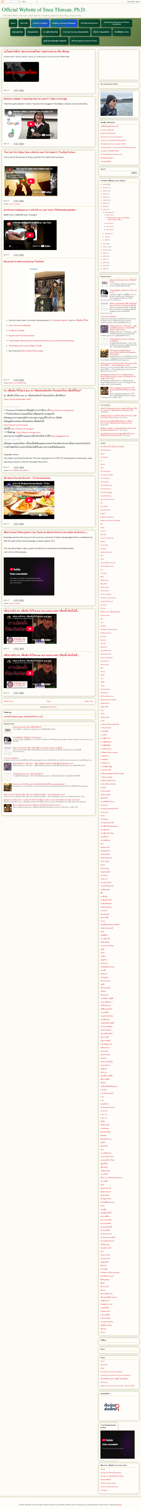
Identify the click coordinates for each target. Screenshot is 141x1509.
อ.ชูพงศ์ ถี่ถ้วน (104, 1308)
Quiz (102, 622)
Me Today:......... (105, 1382)
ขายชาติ (103, 787)
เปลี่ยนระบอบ (105, 1048)
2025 (105, 188)
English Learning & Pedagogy (63, 23)
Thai (9, 470)
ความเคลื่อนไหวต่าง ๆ (107, 801)
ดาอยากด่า (103, 910)
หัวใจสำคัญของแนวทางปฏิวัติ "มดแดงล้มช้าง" (114, 1379)
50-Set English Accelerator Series (84, 41)
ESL (101, 524)
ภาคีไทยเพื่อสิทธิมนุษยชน (108, 1086)
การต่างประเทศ (105, 728)
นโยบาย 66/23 (105, 981)
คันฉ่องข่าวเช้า (105, 847)
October (108, 233)
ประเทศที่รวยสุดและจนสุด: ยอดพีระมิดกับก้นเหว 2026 (23, 716)
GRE (101, 555)
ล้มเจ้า (102, 1185)
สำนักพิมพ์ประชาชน (122, 32)
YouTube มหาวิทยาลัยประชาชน (110, 1473)
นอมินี (102, 984)
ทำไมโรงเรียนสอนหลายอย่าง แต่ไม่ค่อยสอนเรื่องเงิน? (28, 774)
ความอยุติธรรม (105, 840)
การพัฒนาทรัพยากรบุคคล (109, 752)
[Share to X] (19, 90)
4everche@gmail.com (60, 436)
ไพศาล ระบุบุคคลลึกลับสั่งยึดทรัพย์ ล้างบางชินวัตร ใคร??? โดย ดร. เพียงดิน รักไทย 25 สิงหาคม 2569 (116, 422)
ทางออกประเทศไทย (107, 946)
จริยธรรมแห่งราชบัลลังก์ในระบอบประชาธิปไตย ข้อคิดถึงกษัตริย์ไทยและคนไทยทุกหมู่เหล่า (39, 784)
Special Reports (105, 650)
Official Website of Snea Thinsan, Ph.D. (44, 9)
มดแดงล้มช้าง (24, 470)
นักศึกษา (103, 991)
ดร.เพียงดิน (104, 896)
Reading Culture (105, 633)
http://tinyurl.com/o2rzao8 (15, 425)
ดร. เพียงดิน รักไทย (80, 320)
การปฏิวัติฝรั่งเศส (105, 742)
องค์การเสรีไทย (105, 1315)
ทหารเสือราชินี (105, 939)
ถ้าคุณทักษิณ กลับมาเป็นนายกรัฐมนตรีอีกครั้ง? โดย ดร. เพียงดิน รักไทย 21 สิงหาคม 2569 (117, 434)
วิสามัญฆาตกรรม (105, 1199)
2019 (105, 206)
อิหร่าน (102, 1332)
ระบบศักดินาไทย (105, 1153)
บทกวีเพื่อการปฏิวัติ (106, 998)
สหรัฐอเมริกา (104, 1262)
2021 (105, 200)
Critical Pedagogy (106, 492)
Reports (103, 640)
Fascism (103, 531)
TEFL (102, 668)
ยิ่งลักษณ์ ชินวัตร (105, 1132)
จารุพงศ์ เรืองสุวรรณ (106, 886)
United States (105, 689)
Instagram (103, 1490)
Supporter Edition (106, 657)
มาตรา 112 (104, 1114)
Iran (101, 570)
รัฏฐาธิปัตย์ (104, 1163)
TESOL (102, 675)
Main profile (26, 350)
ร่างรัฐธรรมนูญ (105, 1171)
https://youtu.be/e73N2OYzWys (58, 57)
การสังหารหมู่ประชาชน (108, 780)
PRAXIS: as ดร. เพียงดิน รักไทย (17, 383)
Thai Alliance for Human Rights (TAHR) (25, 345)
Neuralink (103, 584)
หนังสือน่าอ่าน (105, 1301)
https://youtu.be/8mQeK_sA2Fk (17, 399)
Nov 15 (109, 226)
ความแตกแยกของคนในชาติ (109, 809)
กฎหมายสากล (104, 703)
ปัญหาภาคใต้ (104, 1037)
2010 (105, 262)
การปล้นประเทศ (105, 749)
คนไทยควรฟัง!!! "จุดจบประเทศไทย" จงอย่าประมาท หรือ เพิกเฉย (36, 51)
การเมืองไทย (15, 470)
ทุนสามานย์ (104, 963)
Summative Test (105, 654)
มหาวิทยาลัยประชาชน (107, 1107)
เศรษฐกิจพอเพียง (106, 1213)
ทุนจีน (102, 949)
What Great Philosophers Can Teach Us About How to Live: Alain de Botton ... (46, 532)
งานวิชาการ (104, 879)
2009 (105, 265)
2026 (105, 184)
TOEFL (102, 682)
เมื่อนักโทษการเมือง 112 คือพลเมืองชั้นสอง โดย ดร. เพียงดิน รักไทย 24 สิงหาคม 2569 (118, 429)
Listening (103, 573)
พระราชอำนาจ (105, 1065)
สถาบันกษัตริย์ (105, 1230)
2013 (105, 253)
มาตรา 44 (103, 1118)
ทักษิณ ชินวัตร (105, 942)
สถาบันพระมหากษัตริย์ (107, 1237)
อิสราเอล (103, 1329)
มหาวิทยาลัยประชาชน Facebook (111, 154)
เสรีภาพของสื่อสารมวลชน (108, 1297)
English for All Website (108, 133)
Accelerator (104, 457)
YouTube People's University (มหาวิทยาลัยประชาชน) (118, 147)
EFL (101, 503)
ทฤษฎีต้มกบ (104, 935)
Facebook (69, 340)
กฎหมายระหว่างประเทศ (108, 700)
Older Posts (88, 701)
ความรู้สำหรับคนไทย (50, 32)
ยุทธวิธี (102, 1142)
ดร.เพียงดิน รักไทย (106, 900)
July (106, 237)
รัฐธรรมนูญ (104, 1167)
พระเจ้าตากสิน (105, 1055)
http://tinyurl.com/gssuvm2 (28, 432)
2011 (105, 259)
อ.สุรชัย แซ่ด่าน (105, 1311)
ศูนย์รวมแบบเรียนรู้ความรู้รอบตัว (55, 41)
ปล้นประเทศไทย (105, 1030)
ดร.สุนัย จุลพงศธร (106, 907)
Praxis (102, 1368)
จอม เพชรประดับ (106, 882)
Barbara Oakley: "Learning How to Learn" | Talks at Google (35, 98)
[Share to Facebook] (21, 90)
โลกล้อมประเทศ (105, 1192)
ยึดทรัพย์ (103, 1135)
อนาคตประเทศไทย (106, 1322)
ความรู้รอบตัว (104, 830)
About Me (24, 23)
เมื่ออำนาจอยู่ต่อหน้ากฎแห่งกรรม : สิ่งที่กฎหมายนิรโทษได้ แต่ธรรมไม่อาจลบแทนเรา (37, 805)
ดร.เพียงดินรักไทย (106, 903)
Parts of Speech (105, 594)
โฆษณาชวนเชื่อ (105, 872)
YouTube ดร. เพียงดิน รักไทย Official (112, 1476)
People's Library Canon (108, 598)
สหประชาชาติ (105, 1258)
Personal (103, 605)
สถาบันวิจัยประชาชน (107, 1241)
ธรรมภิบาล (103, 974)
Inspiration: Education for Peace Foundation (116, 23)
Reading (103, 626)
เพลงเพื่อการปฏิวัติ (106, 1076)
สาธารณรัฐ (103, 1269)
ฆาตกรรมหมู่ (104, 868)
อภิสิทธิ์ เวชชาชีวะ (106, 1325)
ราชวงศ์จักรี (104, 1174)
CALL (102, 468)
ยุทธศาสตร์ (104, 1146)
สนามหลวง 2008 (105, 1248)
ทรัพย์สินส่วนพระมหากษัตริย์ (109, 924)
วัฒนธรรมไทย (104, 1195)
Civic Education (105, 471)
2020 (105, 203)
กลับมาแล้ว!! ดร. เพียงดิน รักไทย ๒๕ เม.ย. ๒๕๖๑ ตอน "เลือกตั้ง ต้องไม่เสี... (41, 610)
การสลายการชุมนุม (106, 777)
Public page (37, 350)
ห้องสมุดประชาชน (106, 1304)
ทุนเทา (102, 953)
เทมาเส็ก (103, 970)
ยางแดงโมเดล (104, 1128)
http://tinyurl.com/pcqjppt (22, 428)
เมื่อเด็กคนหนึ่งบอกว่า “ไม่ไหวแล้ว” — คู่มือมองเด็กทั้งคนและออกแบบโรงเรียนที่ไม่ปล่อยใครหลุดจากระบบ (43, 763)
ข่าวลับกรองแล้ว (105, 795)
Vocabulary (104, 692)
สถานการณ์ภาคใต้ (106, 1227)
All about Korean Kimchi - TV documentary (27, 477)
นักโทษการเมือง (105, 988)
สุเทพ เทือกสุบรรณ (106, 1294)
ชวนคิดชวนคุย (105, 889)
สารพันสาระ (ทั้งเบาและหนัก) (110, 1272)
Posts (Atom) (53, 707)
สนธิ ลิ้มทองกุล (105, 1244)
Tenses (102, 671)
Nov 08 (109, 230)
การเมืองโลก (104, 759)
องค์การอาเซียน (105, 1318)
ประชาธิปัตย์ (104, 1012)
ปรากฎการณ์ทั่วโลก (106, 1026)
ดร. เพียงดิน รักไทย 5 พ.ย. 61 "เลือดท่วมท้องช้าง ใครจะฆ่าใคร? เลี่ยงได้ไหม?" (43, 390)
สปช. (102, 1251)
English (102, 513)
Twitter (102, 1469)
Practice (103, 608)
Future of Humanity (107, 538)
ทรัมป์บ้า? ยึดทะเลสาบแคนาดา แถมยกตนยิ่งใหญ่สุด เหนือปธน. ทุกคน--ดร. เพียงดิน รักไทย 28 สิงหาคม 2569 (118, 409)
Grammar (103, 548)
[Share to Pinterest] (23, 90)
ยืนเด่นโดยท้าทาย (106, 1139)
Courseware (104, 482)
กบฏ (101, 710)
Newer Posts (8, 701)
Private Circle (104, 615)
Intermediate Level (107, 566)
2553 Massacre (105, 450)
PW (101, 619)
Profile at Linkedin (17, 330)
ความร (102, 816)
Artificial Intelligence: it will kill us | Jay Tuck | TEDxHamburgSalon (40, 209)
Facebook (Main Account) (109, 1487)
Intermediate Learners (108, 562)
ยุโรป (102, 1149)
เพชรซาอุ (103, 1072)
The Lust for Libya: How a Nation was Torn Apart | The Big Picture (39, 152)
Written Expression (107, 696)
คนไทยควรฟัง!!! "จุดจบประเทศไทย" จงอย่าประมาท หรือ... (118, 219)
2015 (105, 250)
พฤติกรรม (103, 1069)
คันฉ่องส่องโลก (33, 32)
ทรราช (102, 921)
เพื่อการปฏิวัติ (104, 1079)
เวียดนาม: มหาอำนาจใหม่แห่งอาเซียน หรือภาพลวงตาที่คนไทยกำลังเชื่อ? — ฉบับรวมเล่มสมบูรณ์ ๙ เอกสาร (34, 794)
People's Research (106, 601)
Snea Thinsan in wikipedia (20, 325)
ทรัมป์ (102, 932)
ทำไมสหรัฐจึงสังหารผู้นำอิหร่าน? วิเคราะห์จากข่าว (27, 737)
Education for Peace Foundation (111, 137)
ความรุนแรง (104, 819)
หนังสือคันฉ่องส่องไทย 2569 (109, 126)
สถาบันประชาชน (106, 1234)
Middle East (104, 580)
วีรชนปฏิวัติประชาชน (107, 1202)
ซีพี (101, 893)
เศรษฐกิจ (103, 1209)
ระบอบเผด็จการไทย (107, 1157)
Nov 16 (109, 223)
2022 (105, 197)
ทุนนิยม (102, 956)
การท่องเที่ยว (104, 731)
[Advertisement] (118, 64)
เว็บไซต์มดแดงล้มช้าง (107, 158)
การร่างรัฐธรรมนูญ (106, 766)
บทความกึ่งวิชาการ (106, 1002)
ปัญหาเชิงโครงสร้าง (106, 1033)
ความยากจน (104, 812)
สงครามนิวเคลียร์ (105, 1223)
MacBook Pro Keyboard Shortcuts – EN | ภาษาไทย (117, 1386)
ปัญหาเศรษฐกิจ (105, 1040)
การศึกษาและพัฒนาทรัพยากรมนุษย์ (112, 773)
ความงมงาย (104, 805)
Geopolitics (104, 545)
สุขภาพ (102, 1290)
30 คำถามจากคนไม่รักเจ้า (11, 758)
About (102, 454)
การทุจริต (103, 735)
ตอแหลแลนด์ (104, 914)
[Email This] (15, 90)
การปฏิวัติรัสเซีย (105, 745)
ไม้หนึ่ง (102, 1121)
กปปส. (102, 714)
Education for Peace (107, 499)
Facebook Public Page (108, 1483)
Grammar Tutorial (106, 552)
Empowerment (105, 510)
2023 (105, 194)
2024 (105, 191)
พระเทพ (103, 1058)
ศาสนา (102, 1206)
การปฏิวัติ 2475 (105, 738)
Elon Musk (104, 506)
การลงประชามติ (105, 770)
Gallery (102, 541)
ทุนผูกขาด (103, 960)
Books (102, 464)
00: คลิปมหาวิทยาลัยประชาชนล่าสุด (112, 447)
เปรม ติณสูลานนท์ (106, 1044)
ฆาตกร (102, 865)
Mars (102, 577)
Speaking (103, 647)
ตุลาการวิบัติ (104, 917)
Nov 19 (109, 215)
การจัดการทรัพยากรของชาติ (109, 724)
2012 (105, 256)
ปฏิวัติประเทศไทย (106, 1009)
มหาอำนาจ (104, 1111)
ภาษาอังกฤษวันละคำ (107, 1093)
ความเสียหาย (104, 837)
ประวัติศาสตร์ (104, 1019)
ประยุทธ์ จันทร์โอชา (106, 1016)
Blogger (119, 1505)
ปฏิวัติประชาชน (105, 1005)
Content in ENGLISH (107, 130)
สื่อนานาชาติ (104, 1286)
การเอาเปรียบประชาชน (108, 784)
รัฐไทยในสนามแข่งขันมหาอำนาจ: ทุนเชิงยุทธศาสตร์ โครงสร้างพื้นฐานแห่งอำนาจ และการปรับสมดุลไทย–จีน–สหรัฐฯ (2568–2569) (42, 800)
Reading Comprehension (108, 629)
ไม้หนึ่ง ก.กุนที (104, 1125)
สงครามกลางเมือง (106, 1220)
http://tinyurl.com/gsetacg (61, 410)
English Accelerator (107, 517)
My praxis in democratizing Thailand (24, 261)
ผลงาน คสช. (104, 1051)
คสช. (102, 844)
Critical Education (106, 485)
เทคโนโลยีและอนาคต (107, 967)
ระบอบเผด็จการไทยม (107, 1160)
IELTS (102, 559)
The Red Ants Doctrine (89, 23)
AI (101, 461)
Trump (102, 686)
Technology (104, 664)
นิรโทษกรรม (104, 995)
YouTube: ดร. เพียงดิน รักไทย (109, 151)
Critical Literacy (105, 489)
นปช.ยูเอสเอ (104, 977)
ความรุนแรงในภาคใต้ (107, 823)
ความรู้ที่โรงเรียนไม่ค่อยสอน (109, 826)
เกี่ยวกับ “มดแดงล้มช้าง (101, 32)
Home (13, 23)
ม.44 (101, 1100)
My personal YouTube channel (22, 335)
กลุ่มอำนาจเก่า (105, 717)
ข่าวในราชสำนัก (105, 791)
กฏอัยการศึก (104, 707)
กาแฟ (102, 721)
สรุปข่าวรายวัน (105, 1255)
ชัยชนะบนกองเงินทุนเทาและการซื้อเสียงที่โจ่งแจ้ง (27, 727)
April (106, 240)
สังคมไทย (103, 1265)
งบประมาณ (104, 875)
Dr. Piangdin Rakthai (59, 320)
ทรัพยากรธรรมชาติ (106, 928)
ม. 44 (102, 1097)
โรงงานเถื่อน (104, 1181)
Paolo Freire (104, 591)
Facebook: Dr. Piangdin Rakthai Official (113, 140)
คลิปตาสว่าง (104, 798)
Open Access (104, 587)
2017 (105, 244)
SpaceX (102, 643)
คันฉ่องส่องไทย (17, 32)
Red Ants (103, 636)
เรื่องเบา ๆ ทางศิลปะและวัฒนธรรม (111, 1178)
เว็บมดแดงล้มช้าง (105, 1479)
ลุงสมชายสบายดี (105, 1188)
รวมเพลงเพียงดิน (105, 161)
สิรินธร (102, 1283)
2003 (105, 269)
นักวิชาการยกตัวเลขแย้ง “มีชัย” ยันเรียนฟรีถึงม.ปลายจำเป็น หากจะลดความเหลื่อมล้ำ (38, 748)
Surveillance (104, 661)
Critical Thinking (105, 496)
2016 (105, 247)
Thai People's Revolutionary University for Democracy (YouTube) (36, 340)
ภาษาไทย (103, 1090)
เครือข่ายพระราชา (106, 858)
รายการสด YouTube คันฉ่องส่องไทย (75, 32)
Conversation (105, 478)
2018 (105, 209)
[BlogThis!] (17, 90)
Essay (102, 527)
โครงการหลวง (104, 861)
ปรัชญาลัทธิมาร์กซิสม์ (107, 1023)
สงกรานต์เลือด (105, 1216)
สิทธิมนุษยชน (104, 1280)
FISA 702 (103, 534)
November (108, 212)
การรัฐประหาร (105, 763)
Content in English (40, 23)
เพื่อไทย (103, 1083)
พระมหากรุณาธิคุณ (106, 1062)
